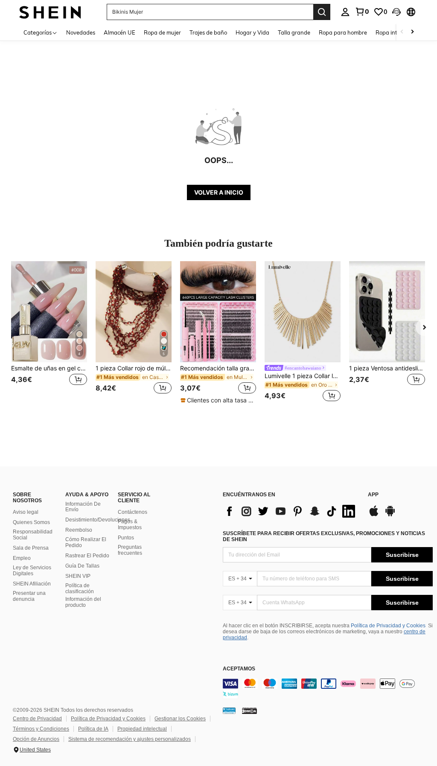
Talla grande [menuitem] (294, 32)
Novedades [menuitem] (80, 32)
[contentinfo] (328, 689)
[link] (362, 11)
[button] (396, 12)
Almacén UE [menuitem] (119, 32)
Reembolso (78, 530)
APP (373, 495)
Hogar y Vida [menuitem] (252, 32)
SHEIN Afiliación (32, 584)
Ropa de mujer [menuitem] (162, 32)
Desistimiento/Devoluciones (97, 520)
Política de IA (93, 729)
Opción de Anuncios (36, 739)
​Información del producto (83, 602)
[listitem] (49, 332)
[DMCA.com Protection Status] (249, 711)
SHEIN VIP (77, 576)
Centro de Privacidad (37, 719)
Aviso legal (25, 512)
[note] (218, 400)
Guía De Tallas (82, 566)
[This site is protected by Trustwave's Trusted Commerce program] (229, 711)
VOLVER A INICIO (218, 192)
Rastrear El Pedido (87, 556)
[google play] (390, 515)
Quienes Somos (31, 522)
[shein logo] (50, 12)
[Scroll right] (412, 32)
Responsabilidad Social (32, 535)
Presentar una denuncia (29, 596)
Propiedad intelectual (142, 729)
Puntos (126, 538)
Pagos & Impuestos (130, 524)
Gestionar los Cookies (180, 719)
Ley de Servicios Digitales (32, 571)
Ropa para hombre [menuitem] (343, 32)
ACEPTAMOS (239, 669)
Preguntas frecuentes (130, 550)
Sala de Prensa (31, 548)
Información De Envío (83, 507)
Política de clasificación (79, 588)
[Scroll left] (402, 32)
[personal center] (345, 12)
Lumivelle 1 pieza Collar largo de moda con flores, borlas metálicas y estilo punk (303, 376)
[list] (291, 511)
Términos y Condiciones (41, 729)
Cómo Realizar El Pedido (85, 542)
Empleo (22, 558)
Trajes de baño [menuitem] (208, 32)
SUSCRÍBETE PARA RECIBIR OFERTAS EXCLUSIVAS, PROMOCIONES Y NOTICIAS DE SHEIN (324, 536)
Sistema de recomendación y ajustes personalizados (129, 739)
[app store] (374, 515)
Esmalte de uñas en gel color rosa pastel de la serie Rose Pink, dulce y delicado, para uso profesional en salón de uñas (49, 368)
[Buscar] (321, 12)
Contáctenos (132, 512)
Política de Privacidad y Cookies (388, 626)
